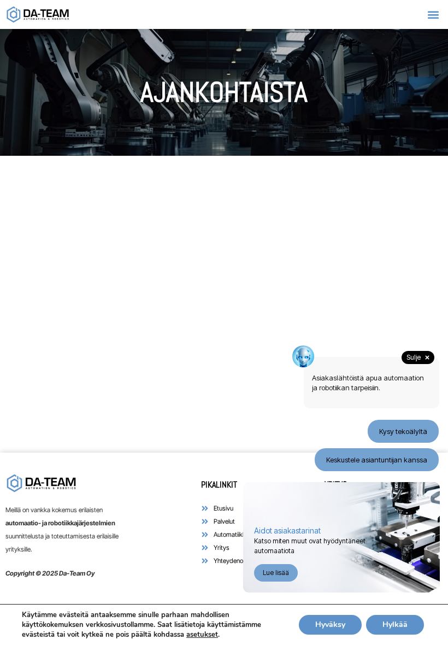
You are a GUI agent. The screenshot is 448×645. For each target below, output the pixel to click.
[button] (434, 14)
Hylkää (395, 624)
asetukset (202, 635)
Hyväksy (330, 624)
